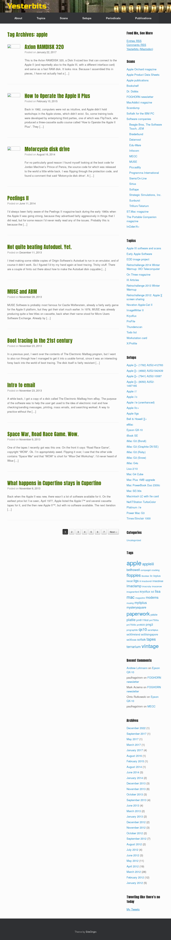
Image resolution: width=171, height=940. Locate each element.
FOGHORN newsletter (140, 97)
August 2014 (134, 767)
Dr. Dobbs (132, 91)
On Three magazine (138, 274)
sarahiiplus (153, 629)
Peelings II (18, 198)
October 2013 (135, 794)
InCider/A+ (133, 226)
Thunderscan (134, 327)
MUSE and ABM (22, 291)
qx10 (143, 629)
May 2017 (132, 739)
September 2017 (136, 734)
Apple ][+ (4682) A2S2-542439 (145, 371)
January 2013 (135, 816)
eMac (130, 424)
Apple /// (132, 391)
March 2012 (134, 872)
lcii (152, 591)
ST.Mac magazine (137, 211)
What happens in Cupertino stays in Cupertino (54, 483)
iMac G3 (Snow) (136, 458)
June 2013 (133, 805)
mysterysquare (136, 607)
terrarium (134, 646)
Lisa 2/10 (132, 469)
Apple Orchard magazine (141, 69)
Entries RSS (134, 41)
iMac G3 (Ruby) (136, 452)
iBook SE (132, 435)
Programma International (144, 173)
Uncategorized (134, 540)
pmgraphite (132, 629)
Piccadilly (135, 167)
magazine (140, 597)
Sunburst (134, 200)
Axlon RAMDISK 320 (44, 47)
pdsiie (154, 614)
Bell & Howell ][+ (137, 419)
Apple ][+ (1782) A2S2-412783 (145, 365)
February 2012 (135, 877)
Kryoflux (132, 316)
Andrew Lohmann (137, 668)
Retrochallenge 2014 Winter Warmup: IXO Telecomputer (143, 267)
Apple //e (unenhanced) (141, 402)
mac (131, 597)
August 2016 (134, 756)
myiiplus (141, 602)
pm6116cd (142, 620)
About (18, 18)
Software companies (139, 119)
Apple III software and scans (144, 248)
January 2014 (135, 778)
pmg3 (149, 624)
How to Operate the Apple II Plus (57, 96)
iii (140, 581)
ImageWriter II (135, 310)
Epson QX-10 (135, 430)
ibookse (145, 575)
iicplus (157, 576)
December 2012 (136, 822)
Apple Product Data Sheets (143, 75)
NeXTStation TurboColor (141, 502)
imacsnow (157, 586)
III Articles (133, 280)
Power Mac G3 (136, 513)
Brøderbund (136, 134)
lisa (158, 591)
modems (152, 597)
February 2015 (135, 761)
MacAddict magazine (139, 102)
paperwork (138, 613)
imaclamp (134, 585)
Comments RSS (136, 45)
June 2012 (133, 855)
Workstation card (137, 338)
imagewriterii (133, 591)
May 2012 (132, 861)
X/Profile (132, 343)
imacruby (146, 586)
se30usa (131, 639)
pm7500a (154, 620)
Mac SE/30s (134, 491)
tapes (151, 639)
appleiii (148, 563)
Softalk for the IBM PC (140, 113)
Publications (143, 18)
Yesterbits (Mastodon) (140, 49)
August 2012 (134, 844)
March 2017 (134, 745)
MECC (133, 156)
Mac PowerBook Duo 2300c (143, 485)
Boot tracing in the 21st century (39, 340)
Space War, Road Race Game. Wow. (43, 434)
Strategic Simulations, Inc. (145, 195)
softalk (141, 639)
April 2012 (133, 866)
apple (134, 562)
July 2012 (132, 850)
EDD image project (138, 259)
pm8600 (141, 624)
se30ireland (133, 634)
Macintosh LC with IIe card (143, 496)
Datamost (135, 139)
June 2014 (133, 772)
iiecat (130, 581)
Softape (134, 189)
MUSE (133, 162)
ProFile (131, 321)
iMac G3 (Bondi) (136, 441)
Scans (64, 18)
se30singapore (149, 634)
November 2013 (136, 789)
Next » (113, 531)
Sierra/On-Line (138, 178)
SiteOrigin (91, 931)
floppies (134, 575)
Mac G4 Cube (135, 474)
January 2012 (135, 883)
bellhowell (133, 569)
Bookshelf (133, 86)
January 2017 (135, 750)
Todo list (132, 332)
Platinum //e (134, 507)
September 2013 (136, 800)
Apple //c (132, 397)
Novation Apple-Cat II (139, 305)
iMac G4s (132, 463)
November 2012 (136, 827)
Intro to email (21, 385)
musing (130, 603)
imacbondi (147, 581)
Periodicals (113, 18)
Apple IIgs (133, 413)
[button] (165, 18)
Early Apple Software (139, 254)
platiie (131, 619)
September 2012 (136, 838)
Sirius (132, 184)
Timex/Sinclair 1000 (139, 518)
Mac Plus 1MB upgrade (141, 480)
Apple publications (138, 80)
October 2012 (135, 833)
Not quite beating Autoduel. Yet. (39, 247)
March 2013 (134, 811)
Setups (86, 18)
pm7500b (131, 624)
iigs (136, 580)
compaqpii (146, 570)
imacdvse (157, 581)
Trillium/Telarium (139, 206)
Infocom (134, 150)
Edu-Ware (135, 145)
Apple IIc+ (133, 408)
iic (151, 576)
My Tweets (133, 909)
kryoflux (145, 591)
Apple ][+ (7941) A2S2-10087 (144, 376)
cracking (155, 570)
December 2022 (136, 728)
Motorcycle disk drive (47, 149)
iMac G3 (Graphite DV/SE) (142, 447)
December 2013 (136, 783)
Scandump (133, 108)
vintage (150, 645)
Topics (41, 18)
